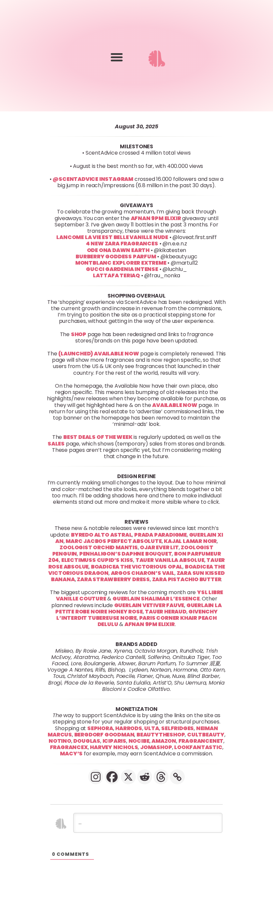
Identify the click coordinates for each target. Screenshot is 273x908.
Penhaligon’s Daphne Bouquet (125, 554)
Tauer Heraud (165, 611)
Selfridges (177, 728)
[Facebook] (112, 776)
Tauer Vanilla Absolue (170, 560)
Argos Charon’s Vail (142, 573)
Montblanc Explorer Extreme (120, 263)
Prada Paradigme (160, 534)
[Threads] (160, 776)
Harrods (128, 728)
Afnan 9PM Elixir (156, 218)
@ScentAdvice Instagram (93, 179)
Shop (78, 334)
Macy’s (71, 753)
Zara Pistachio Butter (186, 579)
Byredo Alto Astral (101, 534)
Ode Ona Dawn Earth (118, 250)
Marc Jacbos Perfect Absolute (113, 541)
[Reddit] (144, 776)
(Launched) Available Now (98, 353)
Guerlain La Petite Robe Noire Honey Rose (138, 608)
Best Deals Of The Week (98, 437)
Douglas (86, 741)
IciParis (114, 741)
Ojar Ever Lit (159, 547)
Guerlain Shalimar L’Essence (156, 598)
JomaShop (156, 747)
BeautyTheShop (160, 734)
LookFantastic (198, 747)
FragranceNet (201, 741)
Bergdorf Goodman (104, 734)
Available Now (174, 405)
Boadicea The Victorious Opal (136, 566)
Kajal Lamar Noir (190, 541)
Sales (56, 443)
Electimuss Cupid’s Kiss (97, 560)
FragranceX (69, 747)
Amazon (163, 741)
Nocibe (139, 741)
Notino (60, 741)
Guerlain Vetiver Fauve (149, 605)
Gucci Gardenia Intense (122, 269)
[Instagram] (95, 776)
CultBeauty (205, 734)
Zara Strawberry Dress (113, 579)
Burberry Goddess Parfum (116, 256)
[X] (128, 776)
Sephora (100, 728)
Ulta (151, 728)
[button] (116, 57)
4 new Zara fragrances (122, 243)
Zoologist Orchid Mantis (98, 547)
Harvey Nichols (114, 747)
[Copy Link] (177, 776)
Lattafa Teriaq (116, 275)
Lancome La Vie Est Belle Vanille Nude (112, 237)
